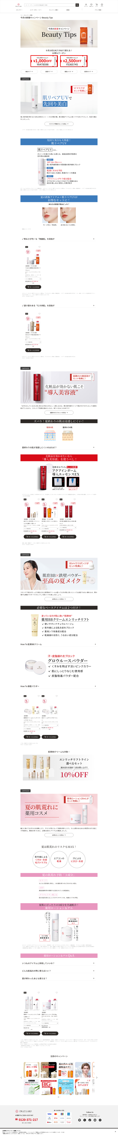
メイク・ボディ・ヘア (35, 10)
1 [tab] (58, 1097)
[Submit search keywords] (77, 5)
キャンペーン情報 (53, 10)
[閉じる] (115, 1131)
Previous (22, 1077)
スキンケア (18, 10)
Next (96, 1077)
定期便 (67, 10)
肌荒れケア (87, 71)
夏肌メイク (68, 71)
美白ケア (28, 71)
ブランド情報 (98, 10)
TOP (21, 15)
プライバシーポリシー (30, 1133)
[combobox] (51, 5)
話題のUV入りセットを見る (58, 413)
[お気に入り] (39, 247)
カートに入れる (34, 287)
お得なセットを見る (58, 599)
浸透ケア (47, 71)
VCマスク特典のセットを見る (57, 124)
